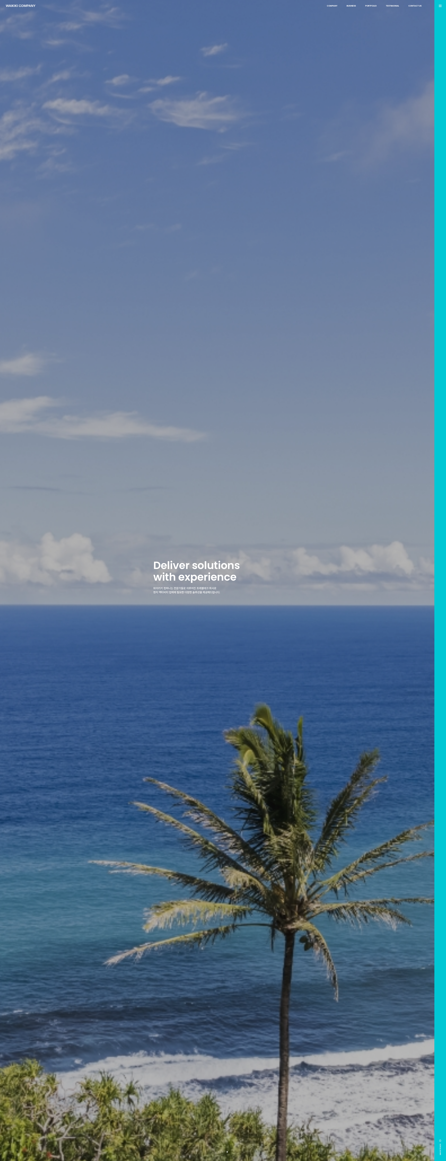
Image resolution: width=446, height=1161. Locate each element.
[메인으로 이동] (20, 6)
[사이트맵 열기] (440, 6)
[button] (223, 1152)
